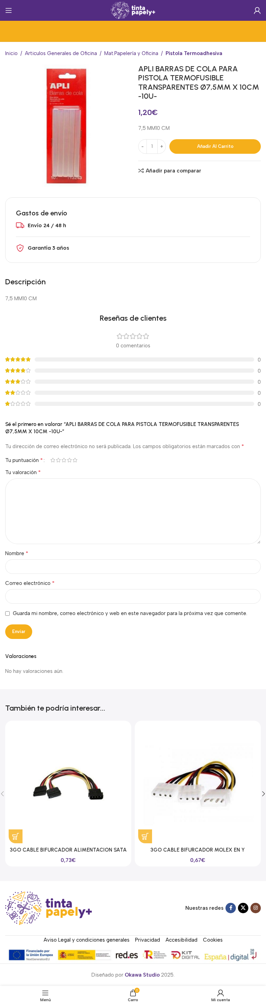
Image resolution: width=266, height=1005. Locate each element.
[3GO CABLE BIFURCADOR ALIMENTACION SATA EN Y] (68, 783)
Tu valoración (23, 472)
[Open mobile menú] (9, 10)
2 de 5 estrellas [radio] (58, 460)
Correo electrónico (30, 583)
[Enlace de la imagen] (48, 908)
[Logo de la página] (133, 10)
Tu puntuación (24, 460)
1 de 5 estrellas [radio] (52, 460)
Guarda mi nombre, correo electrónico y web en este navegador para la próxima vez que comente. (130, 613)
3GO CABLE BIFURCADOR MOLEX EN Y (197, 850)
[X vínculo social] (243, 908)
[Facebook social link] (230, 908)
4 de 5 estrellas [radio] (69, 460)
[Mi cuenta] (257, 10)
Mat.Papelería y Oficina (131, 53)
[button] (16, 836)
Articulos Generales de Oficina (61, 53)
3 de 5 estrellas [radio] (63, 460)
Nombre (16, 553)
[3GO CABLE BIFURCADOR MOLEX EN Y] (197, 783)
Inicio (11, 53)
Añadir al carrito (215, 146)
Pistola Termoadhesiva (194, 53)
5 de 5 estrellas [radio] (75, 460)
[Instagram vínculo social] (255, 908)
